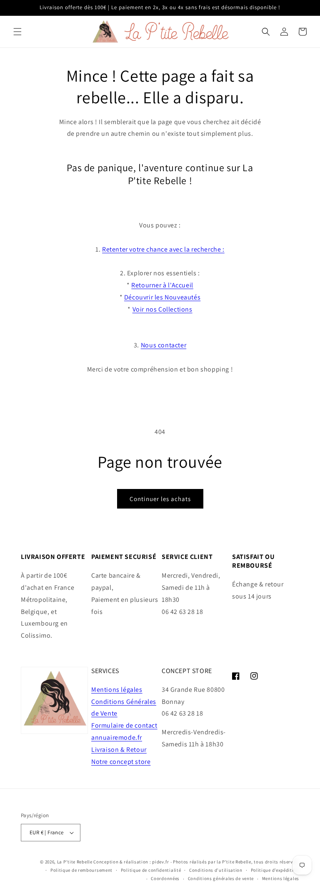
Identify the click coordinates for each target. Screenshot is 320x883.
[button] (17, 31)
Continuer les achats (160, 499)
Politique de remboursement (81, 870)
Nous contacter (163, 345)
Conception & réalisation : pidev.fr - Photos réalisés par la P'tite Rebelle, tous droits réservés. (196, 862)
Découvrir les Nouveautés (162, 297)
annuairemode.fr (116, 737)
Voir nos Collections (162, 309)
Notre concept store (120, 761)
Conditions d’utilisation (215, 870)
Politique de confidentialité (151, 870)
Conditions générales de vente (221, 878)
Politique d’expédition (275, 870)
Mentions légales (116, 689)
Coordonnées (165, 878)
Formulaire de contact (124, 725)
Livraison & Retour (119, 749)
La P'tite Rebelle (74, 862)
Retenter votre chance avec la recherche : (163, 249)
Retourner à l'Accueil (162, 285)
